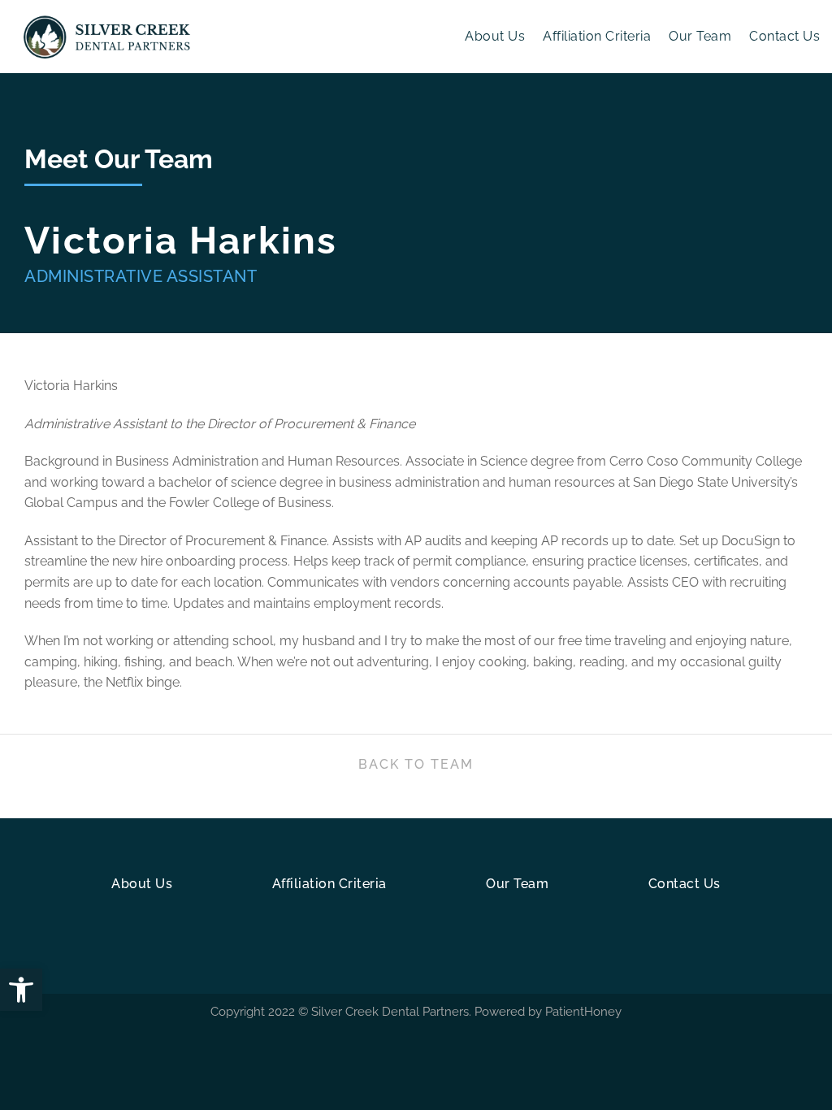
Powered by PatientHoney (548, 1011)
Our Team (700, 36)
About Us (495, 36)
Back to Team (416, 764)
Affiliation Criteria (597, 36)
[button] (21, 990)
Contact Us (784, 36)
